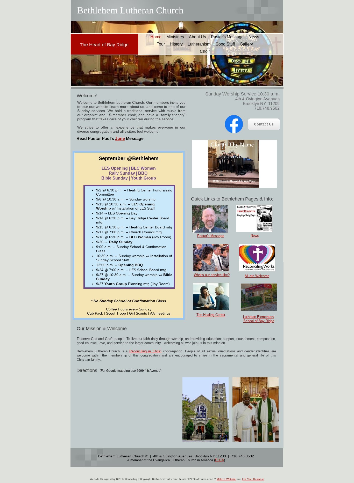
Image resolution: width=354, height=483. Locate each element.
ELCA (219, 460)
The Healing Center (210, 315)
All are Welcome (257, 276)
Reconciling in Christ (145, 351)
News (255, 235)
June (120, 138)
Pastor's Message (210, 236)
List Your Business (253, 479)
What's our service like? (212, 275)
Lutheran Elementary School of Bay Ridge (258, 319)
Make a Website (226, 479)
